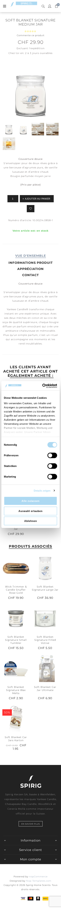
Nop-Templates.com (38, 880)
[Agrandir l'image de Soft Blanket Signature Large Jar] (45, 568)
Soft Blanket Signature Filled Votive (45, 640)
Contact (30, 275)
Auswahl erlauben (30, 510)
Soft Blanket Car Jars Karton (16, 739)
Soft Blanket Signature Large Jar (45, 588)
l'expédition (37, 48)
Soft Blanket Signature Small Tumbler (16, 640)
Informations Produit (30, 263)
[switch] (52, 455)
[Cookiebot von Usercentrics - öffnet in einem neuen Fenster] (43, 386)
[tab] (30, 256)
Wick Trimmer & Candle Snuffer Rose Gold (16, 589)
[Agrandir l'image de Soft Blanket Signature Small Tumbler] (15, 618)
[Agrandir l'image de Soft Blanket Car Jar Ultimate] (45, 668)
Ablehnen (30, 521)
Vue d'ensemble (30, 256)
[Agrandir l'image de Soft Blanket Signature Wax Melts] (15, 668)
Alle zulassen (30, 500)
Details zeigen (42, 490)
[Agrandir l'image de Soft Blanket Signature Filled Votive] (45, 618)
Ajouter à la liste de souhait (30, 208)
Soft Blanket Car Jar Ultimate (45, 688)
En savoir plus (30, 824)
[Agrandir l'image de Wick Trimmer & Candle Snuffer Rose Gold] (15, 568)
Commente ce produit (30, 35)
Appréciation (30, 269)
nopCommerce (38, 876)
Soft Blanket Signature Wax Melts (16, 690)
